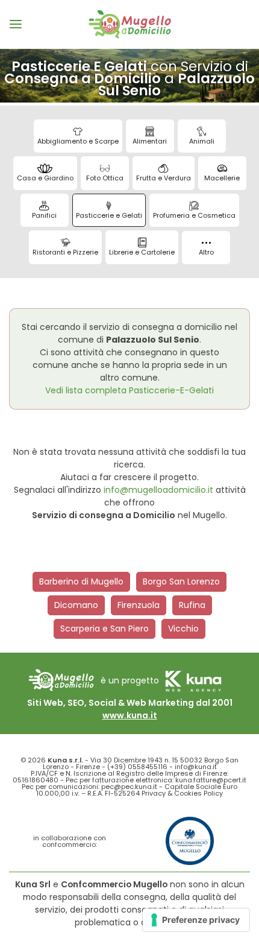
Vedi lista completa (129, 390)
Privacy (154, 793)
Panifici (44, 215)
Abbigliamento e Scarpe (78, 141)
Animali (201, 141)
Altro (206, 252)
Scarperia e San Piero (104, 629)
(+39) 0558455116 (137, 766)
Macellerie (222, 178)
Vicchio (183, 629)
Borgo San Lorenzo (181, 581)
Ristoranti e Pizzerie (65, 252)
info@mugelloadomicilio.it (158, 490)
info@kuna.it (196, 766)
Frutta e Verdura (163, 178)
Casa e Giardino (45, 178)
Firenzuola (138, 605)
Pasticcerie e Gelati (109, 215)
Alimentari (150, 141)
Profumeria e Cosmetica (194, 215)
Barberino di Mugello (81, 581)
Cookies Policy (198, 793)
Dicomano (76, 605)
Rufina (192, 605)
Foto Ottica (104, 178)
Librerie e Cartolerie (142, 252)
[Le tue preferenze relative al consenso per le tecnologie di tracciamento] (196, 919)
